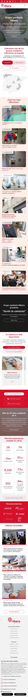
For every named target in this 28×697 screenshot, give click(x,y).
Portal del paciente (14, 653)
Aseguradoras (14, 650)
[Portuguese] (23, 1)
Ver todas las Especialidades (14, 351)
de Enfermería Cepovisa (9, 216)
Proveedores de (13, 264)
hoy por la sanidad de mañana (12, 123)
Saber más (14, 320)
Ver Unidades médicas (14, 347)
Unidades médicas (14, 646)
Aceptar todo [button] (7, 694)
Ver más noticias (14, 611)
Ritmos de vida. (6, 168)
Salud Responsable (14, 637)
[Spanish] (21, 1)
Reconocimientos (14, 635)
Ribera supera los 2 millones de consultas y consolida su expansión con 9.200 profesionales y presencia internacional (13, 577)
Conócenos (14, 36)
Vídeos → (10, 240)
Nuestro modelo (14, 633)
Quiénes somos (14, 628)
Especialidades (14, 648)
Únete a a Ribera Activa (9, 146)
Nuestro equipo (14, 429)
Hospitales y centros (14, 644)
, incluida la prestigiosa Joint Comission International (14, 288)
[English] (26, 1)
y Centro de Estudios (8, 217)
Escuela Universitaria (8, 214)
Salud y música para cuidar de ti (12, 169)
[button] (14, 691)
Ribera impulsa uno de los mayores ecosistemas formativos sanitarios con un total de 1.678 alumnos (12, 550)
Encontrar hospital (14, 403)
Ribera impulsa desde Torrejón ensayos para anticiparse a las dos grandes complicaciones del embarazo (13, 604)
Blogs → (4, 240)
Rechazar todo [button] (20, 694)
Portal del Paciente (14, 399)
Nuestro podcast (7, 242)
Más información (15, 674)
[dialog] (14, 678)
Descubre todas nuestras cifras (14, 498)
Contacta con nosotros (14, 394)
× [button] (26, 660)
